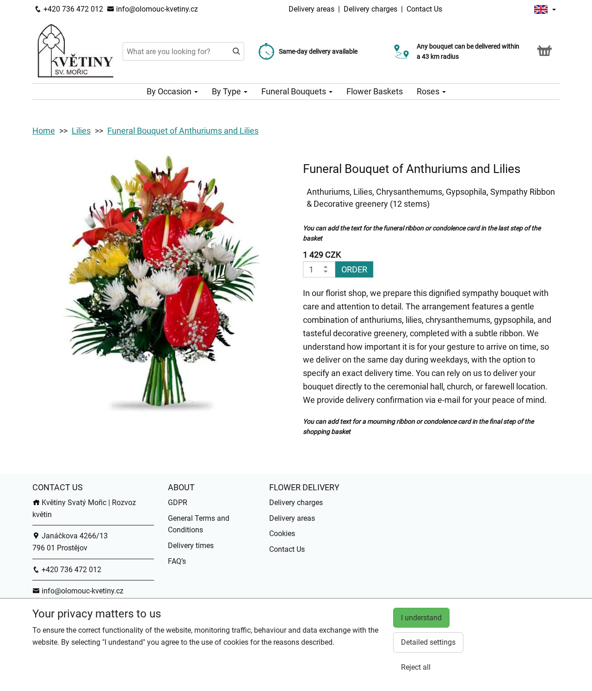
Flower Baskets (374, 91)
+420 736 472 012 (72, 9)
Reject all (416, 667)
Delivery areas (311, 9)
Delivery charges (370, 9)
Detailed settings (428, 642)
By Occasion (170, 91)
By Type (227, 91)
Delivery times (191, 545)
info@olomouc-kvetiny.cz (156, 9)
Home (43, 131)
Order (354, 269)
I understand (421, 617)
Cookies (282, 533)
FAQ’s (177, 561)
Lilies (81, 131)
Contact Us (424, 9)
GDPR (177, 502)
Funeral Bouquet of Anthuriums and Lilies (183, 131)
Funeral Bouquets (294, 91)
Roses (429, 91)
